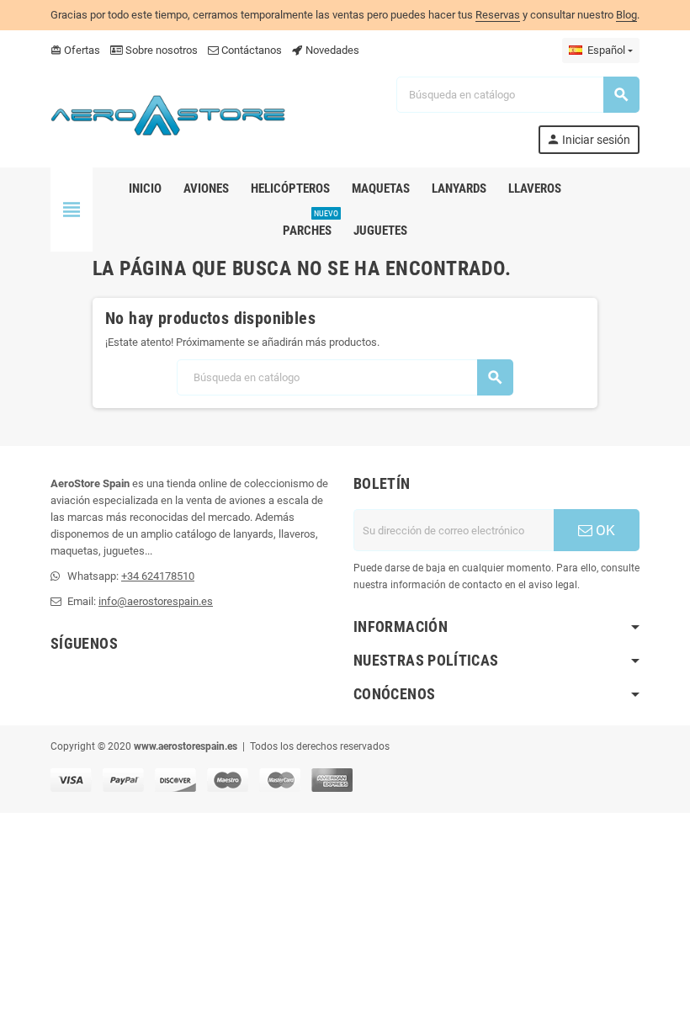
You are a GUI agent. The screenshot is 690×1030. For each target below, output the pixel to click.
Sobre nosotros (160, 50)
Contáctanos (250, 50)
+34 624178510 (157, 576)
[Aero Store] (168, 114)
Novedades (331, 50)
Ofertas (75, 50)
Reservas (497, 14)
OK (603, 530)
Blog (626, 14)
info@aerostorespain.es (155, 601)
